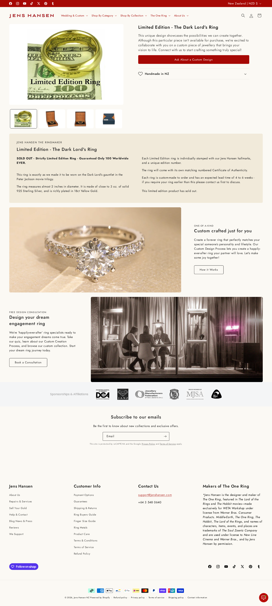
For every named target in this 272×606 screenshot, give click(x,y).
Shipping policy (176, 597)
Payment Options (84, 495)
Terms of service (156, 597)
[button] (74, 15)
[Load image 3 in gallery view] (80, 118)
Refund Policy (82, 553)
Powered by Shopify (100, 597)
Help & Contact (18, 514)
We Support (16, 534)
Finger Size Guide (85, 521)
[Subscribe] (165, 436)
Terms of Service (168, 443)
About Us (14, 495)
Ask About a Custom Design (193, 60)
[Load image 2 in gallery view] (52, 118)
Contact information (197, 597)
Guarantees (80, 501)
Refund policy (120, 597)
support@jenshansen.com (155, 495)
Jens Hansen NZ (82, 597)
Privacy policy (138, 597)
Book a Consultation (28, 362)
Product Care (82, 534)
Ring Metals (81, 527)
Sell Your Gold (18, 508)
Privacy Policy (148, 443)
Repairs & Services (20, 501)
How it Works (209, 270)
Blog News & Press (20, 521)
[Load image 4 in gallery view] (108, 118)
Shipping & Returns (85, 508)
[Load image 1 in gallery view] (23, 118)
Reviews (14, 527)
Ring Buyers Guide (85, 514)
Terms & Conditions (86, 540)
